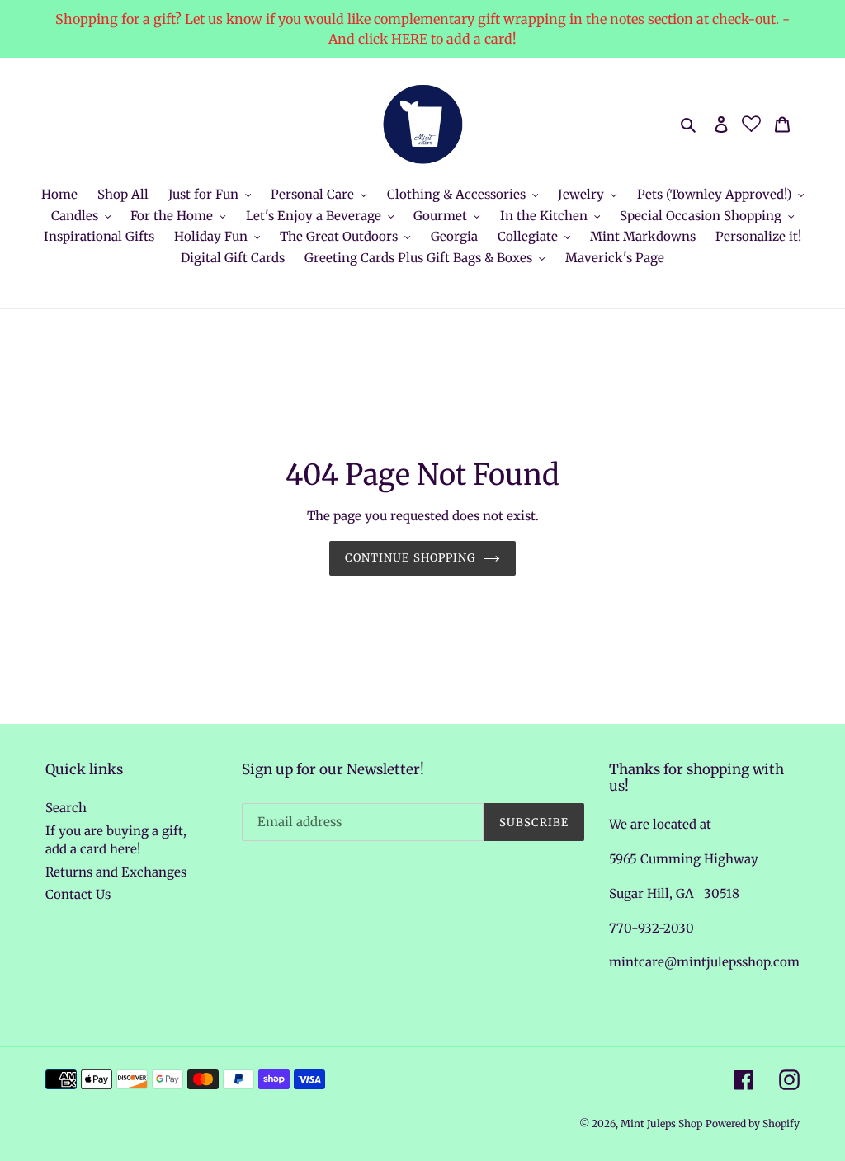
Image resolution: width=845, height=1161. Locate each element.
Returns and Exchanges (115, 872)
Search (66, 808)
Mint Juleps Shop (661, 1123)
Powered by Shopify (753, 1123)
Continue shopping (410, 558)
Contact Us (78, 894)
